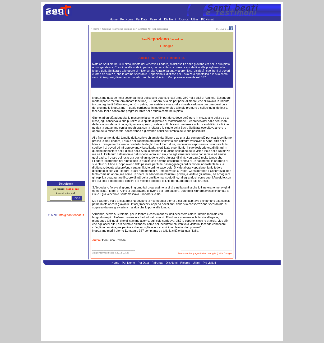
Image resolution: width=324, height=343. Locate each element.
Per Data (142, 19)
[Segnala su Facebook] (231, 29)
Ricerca (184, 19)
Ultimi (195, 19)
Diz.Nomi (170, 19)
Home (114, 19)
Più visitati (207, 19)
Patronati (156, 19)
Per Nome (127, 19)
